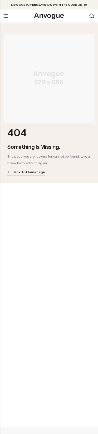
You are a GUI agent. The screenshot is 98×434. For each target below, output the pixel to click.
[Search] (91, 16)
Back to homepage (28, 172)
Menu (6, 16)
